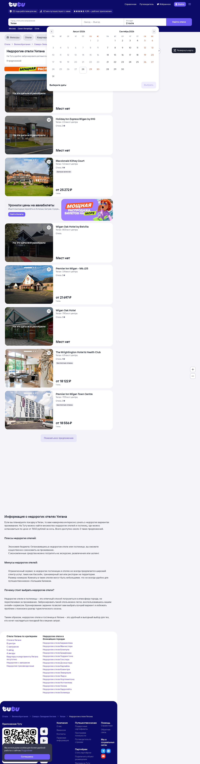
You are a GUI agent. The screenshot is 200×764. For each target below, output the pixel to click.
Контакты (61, 734)
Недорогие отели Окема (55, 686)
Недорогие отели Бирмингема (58, 643)
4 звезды (11, 653)
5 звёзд (10, 650)
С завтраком (13, 646)
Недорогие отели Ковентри (56, 669)
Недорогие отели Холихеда (56, 692)
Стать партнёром (83, 752)
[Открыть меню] (190, 4)
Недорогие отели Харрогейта (57, 689)
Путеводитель (147, 4)
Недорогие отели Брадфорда (57, 653)
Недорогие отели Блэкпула (56, 649)
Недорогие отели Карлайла (56, 666)
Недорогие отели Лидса (54, 676)
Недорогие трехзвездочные (20, 666)
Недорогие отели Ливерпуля (57, 672)
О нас (59, 726)
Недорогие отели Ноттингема (57, 682)
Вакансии (61, 730)
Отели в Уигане (14, 640)
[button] (44, 731)
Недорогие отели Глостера (56, 659)
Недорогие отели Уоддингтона (58, 656)
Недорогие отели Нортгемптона (58, 679)
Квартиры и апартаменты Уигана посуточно (22, 658)
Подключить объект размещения (84, 758)
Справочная (130, 4)
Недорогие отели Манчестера (57, 646)
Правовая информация (63, 739)
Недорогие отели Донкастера (57, 662)
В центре (11, 643)
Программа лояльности (80, 734)
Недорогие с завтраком (18, 662)
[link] (16, 214)
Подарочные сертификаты (81, 727)
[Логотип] (17, 4)
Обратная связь (105, 731)
